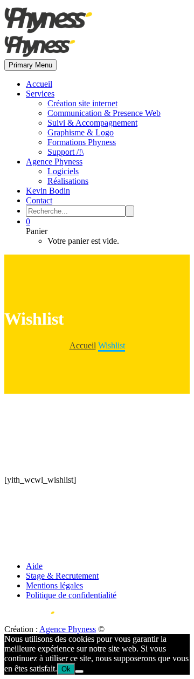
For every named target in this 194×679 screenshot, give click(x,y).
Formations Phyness (81, 142)
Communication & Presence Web (104, 113)
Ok (66, 669)
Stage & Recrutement (62, 575)
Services (40, 93)
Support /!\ (65, 151)
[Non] (79, 671)
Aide (34, 566)
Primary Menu (30, 65)
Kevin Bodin (48, 190)
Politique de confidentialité (71, 595)
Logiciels (63, 171)
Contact (39, 200)
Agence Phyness (54, 161)
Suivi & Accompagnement (92, 122)
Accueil (39, 83)
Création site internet (82, 103)
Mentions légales (54, 585)
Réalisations (67, 181)
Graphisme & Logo (80, 132)
